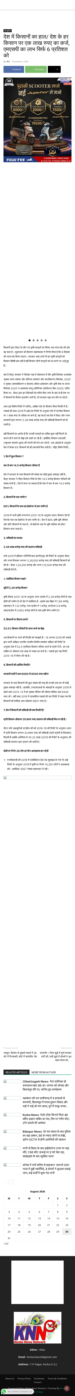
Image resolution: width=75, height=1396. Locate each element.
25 (19, 1231)
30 (66, 1231)
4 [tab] (42, 340)
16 (66, 1218)
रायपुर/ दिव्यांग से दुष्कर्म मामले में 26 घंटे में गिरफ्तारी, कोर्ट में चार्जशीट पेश (20, 1054)
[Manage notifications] (67, 1388)
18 (19, 1225)
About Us (9, 1378)
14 (48, 1218)
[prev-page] (5, 1182)
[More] (65, 69)
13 (39, 1218)
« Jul (5, 1243)
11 (19, 1218)
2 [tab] (34, 340)
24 (9, 1231)
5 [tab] (46, 340)
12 (29, 1218)
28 (48, 1231)
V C (8, 61)
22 (57, 1225)
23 (66, 1225)
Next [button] (67, 207)
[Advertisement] (37, 15)
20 (39, 1225)
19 (29, 1225)
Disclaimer (39, 1378)
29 (57, 1231)
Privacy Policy (24, 1378)
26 (29, 1231)
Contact (37, 1382)
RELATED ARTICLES (16, 1072)
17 (9, 1225)
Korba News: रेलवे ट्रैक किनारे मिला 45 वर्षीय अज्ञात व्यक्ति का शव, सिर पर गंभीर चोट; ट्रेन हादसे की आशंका (46, 1119)
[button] (6, 4)
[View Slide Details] (37, 906)
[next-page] (11, 1182)
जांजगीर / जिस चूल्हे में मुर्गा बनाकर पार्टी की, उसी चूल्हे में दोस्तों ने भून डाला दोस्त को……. (56, 1056)
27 (39, 1231)
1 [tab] (30, 340)
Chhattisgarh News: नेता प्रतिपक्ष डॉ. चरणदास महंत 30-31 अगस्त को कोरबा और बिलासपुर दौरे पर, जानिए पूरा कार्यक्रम (46, 1085)
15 (57, 1218)
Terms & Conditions (57, 1378)
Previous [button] (7, 207)
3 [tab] (38, 340)
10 (9, 1218)
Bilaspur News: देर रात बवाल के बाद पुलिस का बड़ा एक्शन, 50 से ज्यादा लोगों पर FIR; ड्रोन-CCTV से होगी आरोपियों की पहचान (46, 1135)
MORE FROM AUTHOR (44, 1072)
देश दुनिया (8, 30)
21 (48, 1225)
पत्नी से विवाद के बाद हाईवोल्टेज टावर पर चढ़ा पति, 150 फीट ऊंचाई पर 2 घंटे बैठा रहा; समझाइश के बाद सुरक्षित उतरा (46, 1152)
